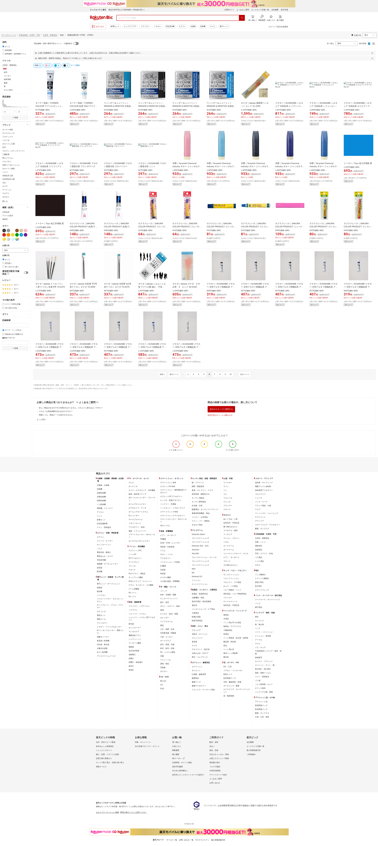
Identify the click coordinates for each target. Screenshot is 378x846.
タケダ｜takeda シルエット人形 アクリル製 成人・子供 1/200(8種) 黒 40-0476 (152, 287)
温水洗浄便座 (134, 651)
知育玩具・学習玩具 (231, 523)
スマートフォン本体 (168, 483)
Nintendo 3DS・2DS (200, 546)
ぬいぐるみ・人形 (230, 519)
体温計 (131, 670)
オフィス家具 (260, 688)
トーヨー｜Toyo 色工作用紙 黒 (49, 223)
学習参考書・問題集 (168, 633)
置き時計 (258, 586)
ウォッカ (226, 502)
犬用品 (226, 619)
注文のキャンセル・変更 (219, 754)
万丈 (4, 183)
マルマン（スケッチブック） (13, 151)
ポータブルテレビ (136, 519)
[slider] (2, 107)
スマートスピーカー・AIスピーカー (142, 535)
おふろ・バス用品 (230, 586)
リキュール (227, 498)
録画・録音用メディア (137, 494)
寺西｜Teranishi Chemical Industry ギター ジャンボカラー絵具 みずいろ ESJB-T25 (221, 166)
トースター (101, 595)
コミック (163, 591)
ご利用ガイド (229, 10)
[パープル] (25, 235)
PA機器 (163, 539)
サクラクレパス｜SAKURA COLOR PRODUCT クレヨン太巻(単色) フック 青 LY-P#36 (324, 226)
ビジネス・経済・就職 (169, 614)
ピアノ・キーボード (168, 535)
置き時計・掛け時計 (263, 669)
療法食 (226, 657)
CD (161, 685)
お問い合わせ (214, 783)
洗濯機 (202, 26)
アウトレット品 (261, 702)
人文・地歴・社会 (167, 629)
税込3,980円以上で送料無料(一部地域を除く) (126, 10)
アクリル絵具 (7, 216)
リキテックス (7, 137)
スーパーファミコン (200, 584)
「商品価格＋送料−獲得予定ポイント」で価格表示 (52, 43)
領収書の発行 (214, 762)
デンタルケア (134, 632)
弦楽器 (163, 570)
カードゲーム (228, 546)
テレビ (212, 26)
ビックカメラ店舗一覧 (260, 10)
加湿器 (99, 568)
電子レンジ (224, 26)
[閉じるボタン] (373, 53)
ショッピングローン (104, 750)
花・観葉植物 (228, 696)
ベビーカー (227, 598)
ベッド (257, 628)
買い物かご (176, 742)
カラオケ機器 (165, 577)
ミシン (99, 516)
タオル (257, 565)
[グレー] (8, 230)
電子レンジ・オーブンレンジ (108, 584)
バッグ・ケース (261, 502)
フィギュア (227, 534)
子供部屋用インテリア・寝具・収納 (268, 652)
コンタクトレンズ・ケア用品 (203, 609)
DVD (162, 689)
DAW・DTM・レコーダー (170, 543)
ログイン (272, 27)
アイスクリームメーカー (106, 656)
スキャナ (132, 570)
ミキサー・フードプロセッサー (109, 627)
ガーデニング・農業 (231, 686)
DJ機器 (163, 566)
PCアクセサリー (135, 558)
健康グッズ (196, 682)
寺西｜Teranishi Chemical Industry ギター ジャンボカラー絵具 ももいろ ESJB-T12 (187, 166)
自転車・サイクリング (264, 483)
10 (231, 374)
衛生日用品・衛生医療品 (201, 601)
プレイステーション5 (200, 538)
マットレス (259, 621)
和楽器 (163, 574)
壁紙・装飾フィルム (263, 673)
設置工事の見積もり (104, 758)
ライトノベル (165, 660)
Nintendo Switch (198, 534)
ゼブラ (5, 186)
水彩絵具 (5, 212)
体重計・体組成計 (136, 662)
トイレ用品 (259, 561)
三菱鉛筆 (5, 154)
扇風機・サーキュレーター (107, 564)
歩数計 (131, 658)
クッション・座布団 (263, 636)
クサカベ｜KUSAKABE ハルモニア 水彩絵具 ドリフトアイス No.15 (49, 166)
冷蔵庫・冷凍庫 (103, 485)
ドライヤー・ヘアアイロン (139, 606)
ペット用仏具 (228, 649)
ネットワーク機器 (136, 577)
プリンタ (132, 566)
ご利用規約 (251, 754)
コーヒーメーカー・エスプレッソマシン (110, 600)
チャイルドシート (230, 601)
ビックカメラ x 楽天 (98, 10)
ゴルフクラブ (260, 494)
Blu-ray (163, 681)
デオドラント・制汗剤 (201, 649)
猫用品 (226, 615)
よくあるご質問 (243, 10)
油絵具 (5, 219)
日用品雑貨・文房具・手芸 (29, 35)
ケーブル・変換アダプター (170, 500)
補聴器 (131, 647)
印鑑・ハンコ (260, 542)
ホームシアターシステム (138, 512)
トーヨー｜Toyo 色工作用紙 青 (358, 163)
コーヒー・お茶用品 (200, 517)
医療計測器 (196, 617)
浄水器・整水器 (103, 644)
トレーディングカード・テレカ (235, 553)
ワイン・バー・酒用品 (201, 521)
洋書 (162, 656)
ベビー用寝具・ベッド (232, 590)
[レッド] (4, 235)
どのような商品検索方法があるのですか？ (56, 411)
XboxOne (195, 550)
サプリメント (197, 667)
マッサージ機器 (135, 643)
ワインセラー (102, 623)
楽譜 (162, 610)
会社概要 (274, 10)
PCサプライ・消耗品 (137, 574)
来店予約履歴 (177, 767)
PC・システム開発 (167, 652)
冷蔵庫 (193, 26)
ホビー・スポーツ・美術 (170, 606)
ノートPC (132, 554)
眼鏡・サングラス (262, 529)
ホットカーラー (135, 628)
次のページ (244, 374)
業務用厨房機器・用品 (201, 513)
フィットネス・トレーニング (266, 513)
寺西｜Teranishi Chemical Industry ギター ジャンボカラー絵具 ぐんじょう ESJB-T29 (290, 166)
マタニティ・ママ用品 (232, 582)
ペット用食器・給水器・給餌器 (235, 638)
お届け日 (5, 255)
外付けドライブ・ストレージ (140, 581)
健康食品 (195, 678)
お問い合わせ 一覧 (186, 840)
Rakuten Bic (101, 17)
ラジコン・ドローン (231, 538)
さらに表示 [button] (8, 90)
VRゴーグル (165, 526)
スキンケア (196, 630)
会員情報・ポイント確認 (182, 762)
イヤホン (157, 26)
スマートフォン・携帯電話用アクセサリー (173, 491)
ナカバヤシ (6, 161)
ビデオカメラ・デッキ (137, 508)
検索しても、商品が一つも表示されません (56, 415)
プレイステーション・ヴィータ (204, 557)
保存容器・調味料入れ (201, 494)
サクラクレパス (8, 133)
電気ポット (101, 615)
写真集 (163, 668)
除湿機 (99, 571)
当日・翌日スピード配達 (105, 742)
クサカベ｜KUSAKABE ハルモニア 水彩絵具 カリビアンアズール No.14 (358, 106)
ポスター (163, 671)
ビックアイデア (130, 26)
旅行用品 (258, 607)
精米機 (99, 591)
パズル (226, 542)
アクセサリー (165, 558)
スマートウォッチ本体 (169, 512)
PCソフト (132, 597)
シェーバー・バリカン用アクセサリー (142, 618)
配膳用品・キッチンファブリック (205, 509)
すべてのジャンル (9, 35)
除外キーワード (8, 338)
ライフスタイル (166, 621)
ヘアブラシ (133, 610)
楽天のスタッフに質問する (221, 409)
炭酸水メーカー (103, 637)
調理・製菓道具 (198, 486)
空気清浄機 (170, 26)
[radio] (3, 46)
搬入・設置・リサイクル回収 (107, 754)
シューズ (258, 498)
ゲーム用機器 (134, 589)
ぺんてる (5, 140)
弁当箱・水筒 (197, 506)
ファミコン (196, 580)
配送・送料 (213, 742)
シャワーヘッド (135, 639)
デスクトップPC (135, 551)
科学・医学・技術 (167, 648)
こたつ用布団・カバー (264, 684)
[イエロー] (12, 235)
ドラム (163, 551)
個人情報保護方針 (254, 750)
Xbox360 (195, 553)
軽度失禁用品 (197, 621)
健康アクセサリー (199, 686)
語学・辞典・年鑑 (167, 644)
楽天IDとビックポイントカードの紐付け (188, 775)
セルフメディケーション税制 (107, 812)
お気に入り (176, 746)
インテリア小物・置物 (264, 692)
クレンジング (197, 638)
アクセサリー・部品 (137, 527)
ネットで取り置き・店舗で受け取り (110, 762)
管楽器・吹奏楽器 (167, 547)
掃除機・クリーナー (105, 508)
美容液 (194, 642)
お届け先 (5, 245)
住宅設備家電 (102, 524)
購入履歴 (175, 754)
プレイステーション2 (200, 565)
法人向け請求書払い (180, 771)
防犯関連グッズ (261, 705)
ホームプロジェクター (137, 504)
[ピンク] (25, 230)
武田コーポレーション (11, 165)
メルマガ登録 (214, 767)
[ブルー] (21, 235)
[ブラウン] (17, 230)
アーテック (6, 190)
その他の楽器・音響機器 (170, 581)
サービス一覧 (171, 840)
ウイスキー (227, 483)
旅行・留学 (164, 602)
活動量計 (132, 655)
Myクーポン (177, 758)
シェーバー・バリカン (137, 614)
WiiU (194, 569)
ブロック (226, 561)
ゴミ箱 (257, 680)
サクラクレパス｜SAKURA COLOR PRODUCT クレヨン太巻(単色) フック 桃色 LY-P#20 (358, 226)
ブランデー (227, 506)
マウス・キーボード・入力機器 (141, 585)
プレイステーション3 (200, 561)
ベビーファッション (231, 578)
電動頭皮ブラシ (135, 635)
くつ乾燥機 (101, 504)
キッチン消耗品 (198, 498)
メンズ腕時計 (260, 575)
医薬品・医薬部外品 (200, 594)
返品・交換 (213, 750)
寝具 (257, 617)
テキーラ (226, 509)
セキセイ (5, 197)
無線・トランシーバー (137, 531)
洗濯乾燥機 (101, 493)
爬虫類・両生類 (229, 642)
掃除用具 (258, 546)
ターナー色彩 (7, 130)
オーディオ (133, 486)
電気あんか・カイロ (105, 556)
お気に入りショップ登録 (219, 758)
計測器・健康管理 (199, 674)
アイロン (100, 512)
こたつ (99, 548)
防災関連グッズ (229, 678)
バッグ (257, 603)
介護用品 (195, 613)
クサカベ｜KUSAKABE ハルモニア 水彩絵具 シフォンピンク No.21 (323, 106)
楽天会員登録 (282, 27)
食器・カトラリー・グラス (202, 490)
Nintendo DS (197, 577)
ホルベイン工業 (8, 144)
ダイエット (196, 670)
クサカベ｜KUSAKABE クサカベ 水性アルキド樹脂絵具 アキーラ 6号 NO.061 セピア (289, 287)
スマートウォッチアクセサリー (172, 516)
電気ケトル (101, 619)
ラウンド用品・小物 (263, 506)
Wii (193, 573)
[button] (3, 103)
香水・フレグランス (200, 657)
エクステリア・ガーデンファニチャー (236, 690)
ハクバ (5, 172)
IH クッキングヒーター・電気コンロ (110, 631)
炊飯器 (99, 588)
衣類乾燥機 (101, 497)
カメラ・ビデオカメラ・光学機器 (142, 490)
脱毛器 (131, 624)
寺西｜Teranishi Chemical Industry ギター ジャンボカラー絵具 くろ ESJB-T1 (255, 166)
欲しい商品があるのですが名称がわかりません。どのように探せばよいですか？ (71, 408)
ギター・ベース (166, 554)
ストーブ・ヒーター (105, 541)
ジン (225, 490)
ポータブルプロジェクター (139, 541)
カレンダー (164, 618)
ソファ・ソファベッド (264, 632)
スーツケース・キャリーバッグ (267, 600)
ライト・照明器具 (104, 527)
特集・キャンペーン (143, 742)
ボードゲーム (228, 550)
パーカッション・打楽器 (170, 562)
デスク (257, 644)
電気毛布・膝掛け (104, 552)
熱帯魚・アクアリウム (232, 626)
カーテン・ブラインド (264, 661)
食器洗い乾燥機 (103, 641)
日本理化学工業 (8, 179)
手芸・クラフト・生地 (264, 553)
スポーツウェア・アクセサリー (267, 525)
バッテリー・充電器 (168, 504)
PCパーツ (132, 593)
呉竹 (4, 147)
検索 (16, 118)
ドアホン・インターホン (233, 670)
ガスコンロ (101, 611)
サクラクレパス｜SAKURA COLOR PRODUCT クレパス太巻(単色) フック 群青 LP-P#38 (187, 226)
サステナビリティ (202, 840)
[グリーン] (17, 235)
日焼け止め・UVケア (200, 653)
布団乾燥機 (101, 501)
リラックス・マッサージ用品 (203, 690)
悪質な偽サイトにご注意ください (133, 812)
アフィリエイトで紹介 (218, 775)
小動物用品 (227, 630)
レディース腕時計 (262, 578)
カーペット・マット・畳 (264, 665)
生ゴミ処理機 (102, 652)
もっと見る (41, 419)
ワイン (226, 486)
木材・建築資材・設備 (232, 682)
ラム (225, 494)
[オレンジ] (8, 235)
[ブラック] (4, 230)
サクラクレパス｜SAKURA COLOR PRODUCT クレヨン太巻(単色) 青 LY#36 (255, 226)
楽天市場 (284, 10)
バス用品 (258, 557)
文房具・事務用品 (50, 35)
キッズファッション (231, 575)
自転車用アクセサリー (264, 490)
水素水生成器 (102, 648)
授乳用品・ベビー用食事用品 (234, 594)
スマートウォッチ (262, 590)
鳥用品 (226, 634)
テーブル (258, 640)
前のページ (174, 374)
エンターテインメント (169, 598)
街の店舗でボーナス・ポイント (147, 746)
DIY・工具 (227, 667)
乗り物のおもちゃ (230, 527)
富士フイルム (7, 158)
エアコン (182, 26)
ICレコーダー (134, 516)
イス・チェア (260, 647)
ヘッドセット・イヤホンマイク (172, 508)
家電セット (115, 26)
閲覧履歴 (175, 750)
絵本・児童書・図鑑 (168, 595)
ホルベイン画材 (8, 169)
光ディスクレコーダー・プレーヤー (142, 499)
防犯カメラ (227, 674)
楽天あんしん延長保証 (105, 746)
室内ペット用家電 (230, 653)
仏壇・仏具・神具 (262, 717)
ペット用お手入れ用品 (232, 623)
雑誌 (162, 625)
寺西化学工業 (7, 176)
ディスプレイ (134, 562)
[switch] (26, 272)
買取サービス (101, 767)
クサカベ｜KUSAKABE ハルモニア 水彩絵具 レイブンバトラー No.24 (289, 106)
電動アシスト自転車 (263, 486)
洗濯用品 (258, 550)
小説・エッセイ (166, 637)
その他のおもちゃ (230, 565)
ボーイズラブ (165, 641)
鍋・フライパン (198, 483)
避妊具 (194, 605)
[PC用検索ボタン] (242, 18)
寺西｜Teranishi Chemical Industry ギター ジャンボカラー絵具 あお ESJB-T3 (324, 166)
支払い (212, 746)
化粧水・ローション (200, 634)
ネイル (194, 646)
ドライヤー (145, 26)
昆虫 (225, 646)
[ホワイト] (12, 230)
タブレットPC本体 (167, 486)
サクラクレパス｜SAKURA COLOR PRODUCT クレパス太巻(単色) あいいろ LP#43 (221, 226)
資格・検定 (164, 664)
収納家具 (258, 657)
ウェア (257, 509)
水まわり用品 (197, 525)
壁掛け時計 (259, 582)
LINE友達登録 (214, 771)
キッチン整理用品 (199, 502)
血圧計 (131, 666)
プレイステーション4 (200, 542)
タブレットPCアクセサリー (171, 496)
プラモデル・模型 (230, 530)
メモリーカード (135, 523)
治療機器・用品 (198, 598)
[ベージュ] (21, 230)
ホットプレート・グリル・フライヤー (110, 606)
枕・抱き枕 (259, 624)
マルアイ (5, 193)
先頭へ (162, 374)
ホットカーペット (104, 545)
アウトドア (259, 521)
